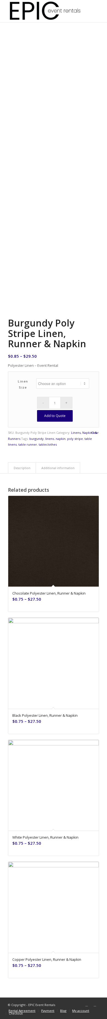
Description (22, 468)
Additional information (58, 468)
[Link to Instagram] (95, 1005)
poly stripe (75, 439)
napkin (61, 439)
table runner (27, 444)
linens (49, 439)
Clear (95, 432)
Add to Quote (55, 415)
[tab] (22, 468)
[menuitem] (22, 1010)
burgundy (36, 439)
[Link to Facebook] (87, 1005)
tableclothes (48, 444)
